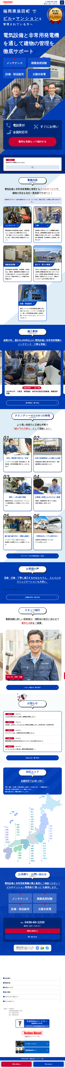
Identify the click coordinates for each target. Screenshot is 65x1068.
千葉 (44, 853)
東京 (44, 856)
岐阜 (32, 824)
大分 (7, 827)
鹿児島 (8, 842)
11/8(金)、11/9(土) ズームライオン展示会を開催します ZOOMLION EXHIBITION (29, 724)
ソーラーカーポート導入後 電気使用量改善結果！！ (20, 749)
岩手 (50, 831)
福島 (50, 838)
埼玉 (44, 851)
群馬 (44, 843)
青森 (50, 826)
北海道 (43, 796)
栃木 (44, 846)
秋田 (50, 828)
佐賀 (7, 832)
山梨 (32, 819)
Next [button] (60, 373)
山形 (50, 833)
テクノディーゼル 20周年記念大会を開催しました (19, 733)
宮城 (50, 836)
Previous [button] (4, 373)
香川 (19, 850)
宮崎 (7, 839)
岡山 (18, 829)
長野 (32, 821)
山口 (18, 834)
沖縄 (12, 812)
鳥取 (18, 825)
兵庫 (32, 856)
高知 (19, 858)
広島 (18, 832)
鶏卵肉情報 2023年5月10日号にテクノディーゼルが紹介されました (24, 741)
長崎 (7, 835)
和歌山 (33, 861)
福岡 (7, 830)
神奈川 (45, 858)
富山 (32, 812)
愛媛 (19, 855)
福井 (32, 816)
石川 (32, 814)
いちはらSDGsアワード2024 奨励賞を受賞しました (20, 716)
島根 (18, 827)
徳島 (19, 853)
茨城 (44, 848)
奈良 (32, 858)
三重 (32, 846)
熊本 (7, 837)
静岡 (32, 826)
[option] (32, 373)
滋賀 (32, 848)
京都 (32, 851)
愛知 (32, 829)
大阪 (32, 853)
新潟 (32, 809)
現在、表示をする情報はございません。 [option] (14, 589)
